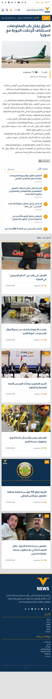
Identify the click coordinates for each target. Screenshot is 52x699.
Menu (3, 10)
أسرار (48, 644)
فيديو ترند (47, 654)
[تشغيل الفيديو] (26, 256)
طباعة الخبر (45, 161)
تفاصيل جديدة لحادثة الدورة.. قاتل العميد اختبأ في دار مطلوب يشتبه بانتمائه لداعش (29, 550)
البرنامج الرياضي (45, 649)
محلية (48, 620)
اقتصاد (48, 627)
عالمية (48, 624)
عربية (48, 622)
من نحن (47, 656)
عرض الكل (10, 169)
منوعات (47, 647)
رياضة (48, 629)
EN (16, 10)
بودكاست (46, 642)
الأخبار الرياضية (45, 651)
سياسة (47, 631)
